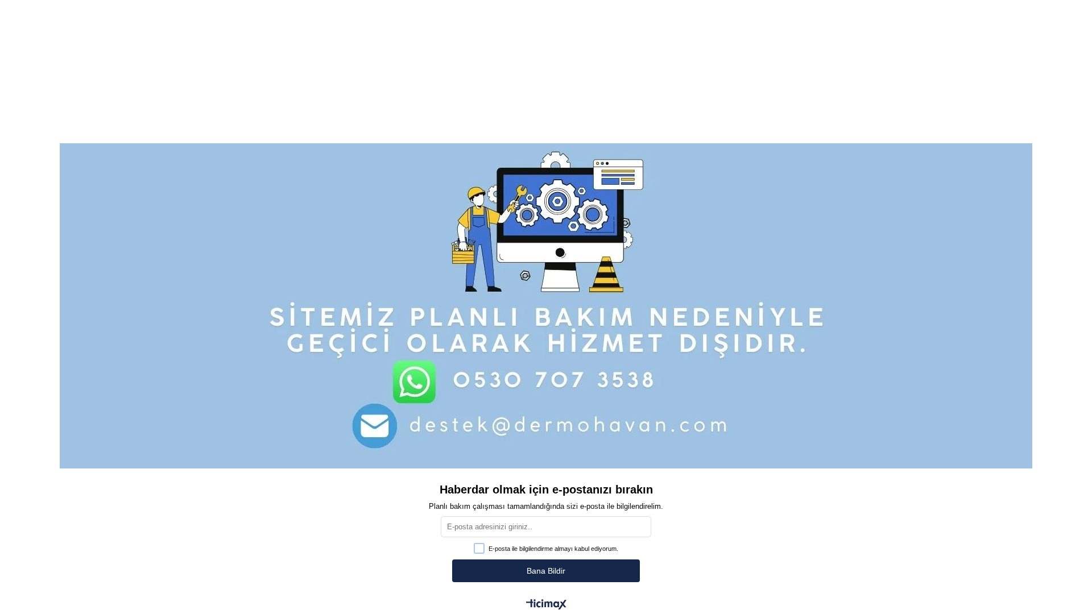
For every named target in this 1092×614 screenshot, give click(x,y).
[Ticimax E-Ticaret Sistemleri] (546, 605)
